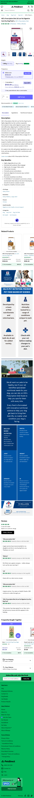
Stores (3, 709)
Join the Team (7, 717)
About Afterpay (5, 730)
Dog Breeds (4, 696)
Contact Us (4, 694)
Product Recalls (6, 701)
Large (12, 196)
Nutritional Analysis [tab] (26, 113)
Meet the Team (5, 715)
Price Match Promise (7, 751)
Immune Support (19, 207)
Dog (4, 212)
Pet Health (5, 215)
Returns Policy (5, 749)
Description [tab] (5, 113)
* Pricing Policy (5, 756)
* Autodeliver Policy (7, 743)
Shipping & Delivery (7, 691)
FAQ (2, 688)
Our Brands (4, 720)
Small (4, 196)
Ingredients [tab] (14, 113)
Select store (30, 3)
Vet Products (13, 215)
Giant (16, 196)
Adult (4, 191)
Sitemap (20, 796)
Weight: (3, 60)
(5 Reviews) (13, 24)
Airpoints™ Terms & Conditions (10, 754)
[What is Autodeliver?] (13, 82)
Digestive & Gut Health (8, 207)
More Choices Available (11, 640)
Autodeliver (4, 722)
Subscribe (26, 679)
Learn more (4, 3)
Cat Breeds (4, 699)
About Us (4, 712)
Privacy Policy (5, 738)
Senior (7, 191)
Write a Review (21, 24)
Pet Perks (4, 725)
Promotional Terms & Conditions (10, 746)
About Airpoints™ (6, 728)
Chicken (5, 202)
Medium (8, 196)
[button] (2, 6)
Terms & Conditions (7, 741)
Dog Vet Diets (16, 212)
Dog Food (8, 212)
